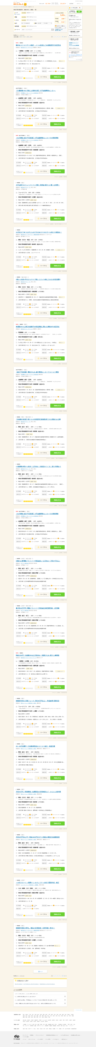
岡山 (59, 1015)
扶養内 (60, 1028)
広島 (56, 1015)
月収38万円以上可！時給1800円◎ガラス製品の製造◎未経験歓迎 (38, 837)
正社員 (41, 1028)
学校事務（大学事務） (62, 1024)
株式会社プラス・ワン (26, 187)
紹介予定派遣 (67, 1028)
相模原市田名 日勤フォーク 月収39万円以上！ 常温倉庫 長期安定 (37, 701)
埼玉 (33, 1014)
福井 (54, 1015)
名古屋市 (49, 1020)
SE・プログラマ (26, 1025)
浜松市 (57, 1020)
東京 (24, 1014)
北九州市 (42, 1021)
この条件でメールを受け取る (59, 30)
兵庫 (57, 1014)
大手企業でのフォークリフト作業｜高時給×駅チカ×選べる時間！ (38, 185)
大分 (40, 1017)
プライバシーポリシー (40, 1035)
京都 (60, 1014)
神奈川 (27, 1014)
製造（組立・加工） (64, 1025)
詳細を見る (57, 77)
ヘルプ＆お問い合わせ (64, 1035)
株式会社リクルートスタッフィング (29, 657)
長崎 (34, 1017)
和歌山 (68, 1014)
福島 (37, 1015)
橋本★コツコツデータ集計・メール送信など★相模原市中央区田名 (38, 45)
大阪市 (60, 1020)
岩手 (26, 1015)
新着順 (20, 36)
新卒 (47, 1028)
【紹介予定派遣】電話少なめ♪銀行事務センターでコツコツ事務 (37, 372)
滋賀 (63, 1014)
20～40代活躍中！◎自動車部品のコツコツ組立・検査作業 (35, 746)
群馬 (41, 1014)
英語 (38, 1028)
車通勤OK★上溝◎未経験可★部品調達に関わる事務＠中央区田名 (37, 326)
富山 (48, 1015)
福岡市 (38, 1021)
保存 (79, 11)
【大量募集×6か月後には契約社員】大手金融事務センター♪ (36, 90)
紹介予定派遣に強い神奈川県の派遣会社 (31, 984)
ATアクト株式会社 (25, 563)
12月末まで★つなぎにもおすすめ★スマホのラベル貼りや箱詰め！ (39, 232)
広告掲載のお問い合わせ (75, 1035)
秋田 (32, 1015)
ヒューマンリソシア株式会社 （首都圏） (30, 884)
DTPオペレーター (40, 1025)
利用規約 (31, 1035)
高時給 (50, 1028)
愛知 (43, 1014)
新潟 (45, 1015)
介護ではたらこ (64, 1039)
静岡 (52, 1014)
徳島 (73, 1015)
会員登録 (71, 3)
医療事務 (46, 1025)
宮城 (29, 1015)
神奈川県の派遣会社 (18, 984)
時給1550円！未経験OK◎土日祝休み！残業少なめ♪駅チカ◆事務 (37, 655)
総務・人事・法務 (43, 1024)
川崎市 (32, 1020)
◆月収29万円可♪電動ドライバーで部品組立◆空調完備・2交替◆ (37, 608)
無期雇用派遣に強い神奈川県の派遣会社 (47, 984)
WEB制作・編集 (33, 1025)
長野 (43, 1015)
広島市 (31, 1021)
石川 (51, 1015)
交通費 (54, 1028)
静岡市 (53, 1020)
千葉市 (40, 1020)
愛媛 (24, 1017)
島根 (65, 1015)
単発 (26, 1028)
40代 (44, 1028)
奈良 (65, 1014)
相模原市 (36, 1020)
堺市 (64, 1020)
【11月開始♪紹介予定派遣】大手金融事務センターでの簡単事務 (37, 138)
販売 (71, 1024)
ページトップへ (79, 1010)
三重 (49, 1014)
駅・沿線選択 (17, 14)
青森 (24, 1015)
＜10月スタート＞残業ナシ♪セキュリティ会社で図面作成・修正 (37, 882)
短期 (24, 1028)
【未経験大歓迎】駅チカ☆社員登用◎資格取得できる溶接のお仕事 (38, 419)
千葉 (30, 1014)
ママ (57, 1028)
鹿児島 (46, 1017)
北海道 (72, 1014)
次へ (65, 36)
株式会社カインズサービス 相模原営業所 (30, 234)
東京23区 (24, 1020)
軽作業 (58, 1025)
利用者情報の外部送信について (52, 1035)
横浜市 (28, 1020)
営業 (69, 1024)
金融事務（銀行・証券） (52, 1024)
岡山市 (35, 1021)
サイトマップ (25, 1035)
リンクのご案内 (26, 1036)
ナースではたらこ (56, 1039)
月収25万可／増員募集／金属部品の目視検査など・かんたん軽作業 (38, 791)
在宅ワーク (30, 1028)
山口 (67, 1015)
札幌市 (74, 1020)
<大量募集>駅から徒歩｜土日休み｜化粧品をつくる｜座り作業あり (38, 466)
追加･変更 (24, 12)
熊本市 (46, 1021)
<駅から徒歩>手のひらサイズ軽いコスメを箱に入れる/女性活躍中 (38, 279)
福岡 (29, 1017)
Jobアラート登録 (60, 25)
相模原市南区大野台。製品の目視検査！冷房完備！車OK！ (35, 928)
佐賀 (32, 1017)
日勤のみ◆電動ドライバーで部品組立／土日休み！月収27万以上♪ (38, 561)
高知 (26, 1017)
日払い (35, 1028)
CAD (74, 1024)
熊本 (37, 1017)
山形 (34, 1015)
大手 (63, 1028)
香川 (70, 1015)
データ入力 (29, 1024)
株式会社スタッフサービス (27, 47)
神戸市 (67, 1020)
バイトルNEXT (40, 1039)
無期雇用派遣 (73, 1028)
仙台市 (24, 1021)
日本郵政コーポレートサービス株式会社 (30, 93)
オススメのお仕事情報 (74, 44)
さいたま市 (45, 1020)
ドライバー (71, 1025)
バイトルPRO (47, 1039)
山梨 (40, 1015)
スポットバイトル (31, 1039)
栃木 (38, 1014)
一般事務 (24, 1024)
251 (63, 36)
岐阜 (46, 1014)
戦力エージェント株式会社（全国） (29, 703)
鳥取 (62, 1015)
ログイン (79, 3)
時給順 (24, 36)
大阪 (54, 1014)
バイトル (24, 1039)
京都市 (70, 1020)
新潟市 (27, 1021)
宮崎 (43, 1017)
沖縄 (49, 1017)
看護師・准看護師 (52, 1025)
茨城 (35, 1014)
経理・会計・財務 (36, 1024)
